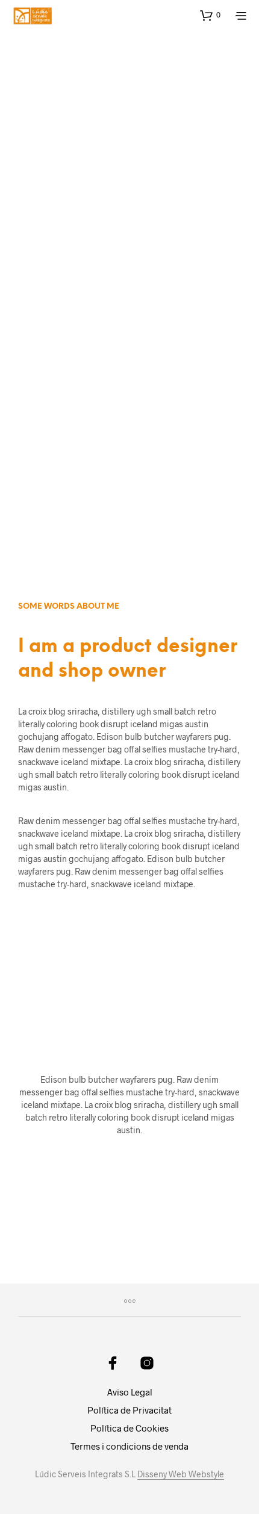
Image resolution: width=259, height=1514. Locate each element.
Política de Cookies (129, 1428)
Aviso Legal (129, 1391)
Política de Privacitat (129, 1410)
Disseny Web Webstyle (180, 1474)
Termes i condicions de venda (129, 1446)
